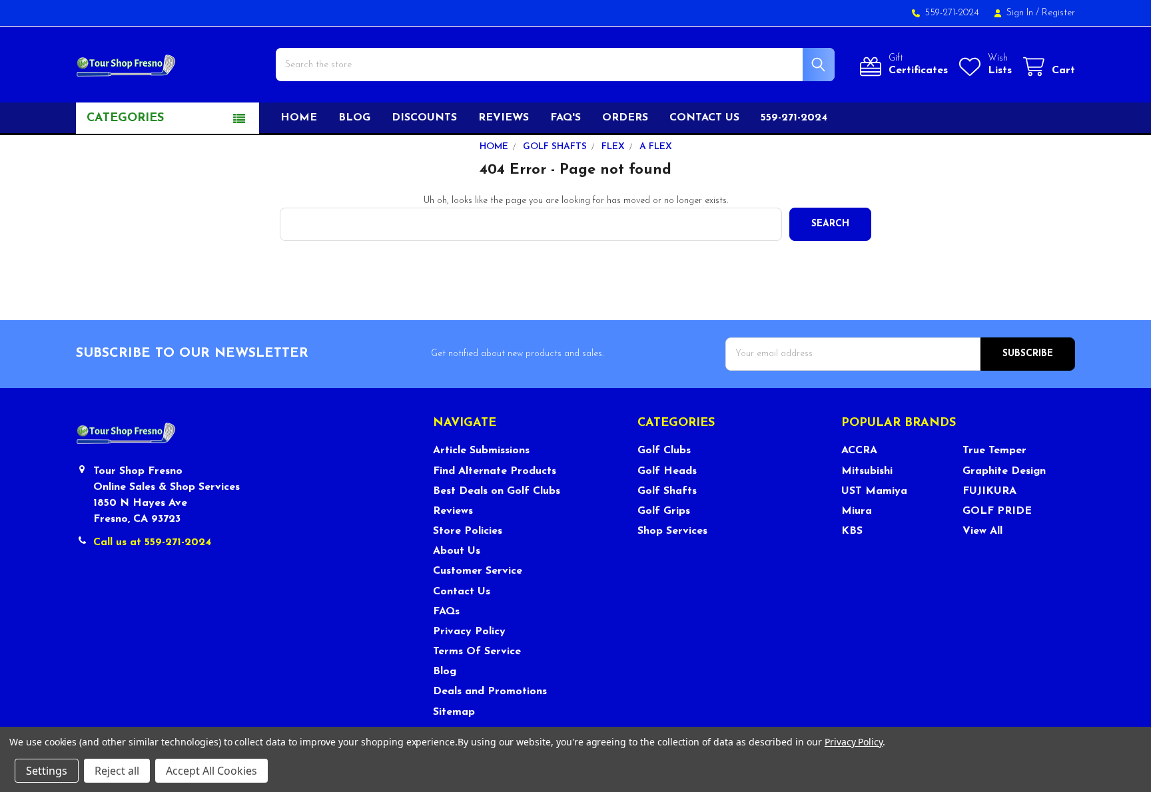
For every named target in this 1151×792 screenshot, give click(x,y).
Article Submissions (481, 450)
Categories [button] (125, 118)
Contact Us (461, 591)
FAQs (446, 611)
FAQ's (565, 117)
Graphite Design (1004, 471)
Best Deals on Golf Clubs (496, 491)
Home (298, 117)
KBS (852, 531)
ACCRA (859, 450)
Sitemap (454, 712)
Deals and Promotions (490, 691)
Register (1058, 13)
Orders (625, 117)
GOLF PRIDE (997, 511)
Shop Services (672, 531)
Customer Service (477, 571)
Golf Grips (663, 511)
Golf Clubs (664, 450)
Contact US (704, 117)
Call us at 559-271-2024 (152, 542)
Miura (856, 511)
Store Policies (467, 531)
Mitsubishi (867, 471)
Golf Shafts (667, 491)
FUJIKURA (989, 491)
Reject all (117, 770)
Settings (46, 770)
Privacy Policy (469, 631)
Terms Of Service (477, 651)
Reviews (503, 117)
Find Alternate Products (494, 471)
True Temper (994, 450)
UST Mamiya (874, 491)
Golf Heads (667, 471)
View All (982, 531)
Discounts (424, 117)
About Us (456, 551)
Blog (354, 117)
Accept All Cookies (211, 770)
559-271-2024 (794, 117)
